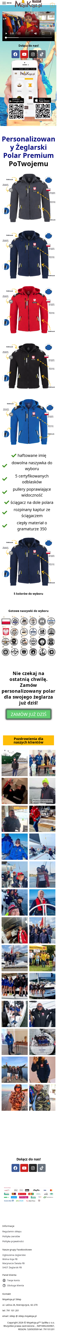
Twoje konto (13, 1280)
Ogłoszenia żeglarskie (14, 1255)
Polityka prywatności (13, 1241)
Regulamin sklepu (12, 1231)
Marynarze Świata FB (13, 1263)
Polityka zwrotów (11, 1236)
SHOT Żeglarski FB (12, 1267)
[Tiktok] (42, 54)
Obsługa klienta (15, 1285)
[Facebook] (15, 54)
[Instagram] (33, 54)
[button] (52, 5)
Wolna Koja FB (9, 1259)
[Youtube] (24, 54)
